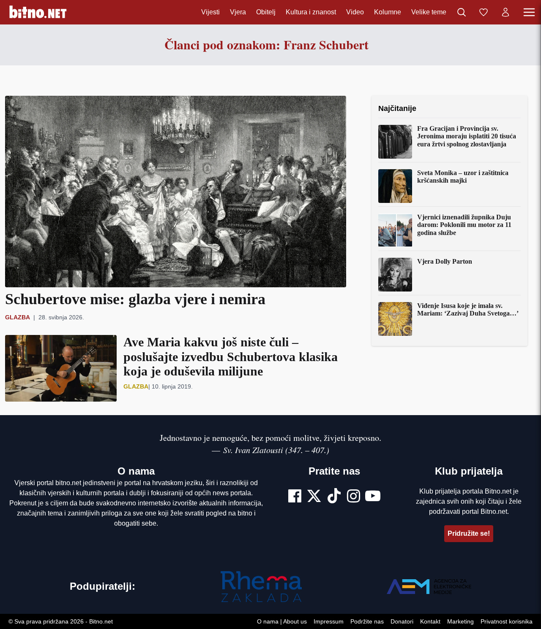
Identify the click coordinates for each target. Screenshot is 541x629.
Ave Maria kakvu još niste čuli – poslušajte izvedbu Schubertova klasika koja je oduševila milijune (230, 356)
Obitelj (266, 12)
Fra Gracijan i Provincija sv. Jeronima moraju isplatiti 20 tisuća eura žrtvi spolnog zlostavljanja (466, 136)
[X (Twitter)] (314, 497)
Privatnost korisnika (507, 621)
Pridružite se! (469, 533)
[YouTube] (372, 497)
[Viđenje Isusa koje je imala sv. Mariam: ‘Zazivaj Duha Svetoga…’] (395, 319)
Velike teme (428, 12)
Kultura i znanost (311, 12)
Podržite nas (367, 621)
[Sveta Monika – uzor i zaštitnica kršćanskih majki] (395, 186)
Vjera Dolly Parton (444, 261)
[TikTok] (334, 497)
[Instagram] (353, 497)
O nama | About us (282, 621)
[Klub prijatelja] (483, 12)
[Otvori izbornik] (529, 12)
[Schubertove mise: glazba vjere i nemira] (175, 191)
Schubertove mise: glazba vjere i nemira (135, 299)
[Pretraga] (461, 12)
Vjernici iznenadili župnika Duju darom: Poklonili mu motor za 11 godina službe (464, 224)
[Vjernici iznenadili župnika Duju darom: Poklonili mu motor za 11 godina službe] (395, 230)
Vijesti (210, 12)
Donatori (402, 621)
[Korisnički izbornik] (505, 12)
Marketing (460, 621)
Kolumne (387, 12)
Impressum (329, 621)
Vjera (238, 12)
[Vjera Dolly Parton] (395, 275)
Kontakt (430, 621)
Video (355, 12)
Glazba (17, 317)
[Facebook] (294, 497)
